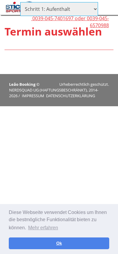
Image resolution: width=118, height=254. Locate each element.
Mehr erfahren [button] (43, 227)
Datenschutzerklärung (70, 95)
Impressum (33, 95)
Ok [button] (59, 243)
